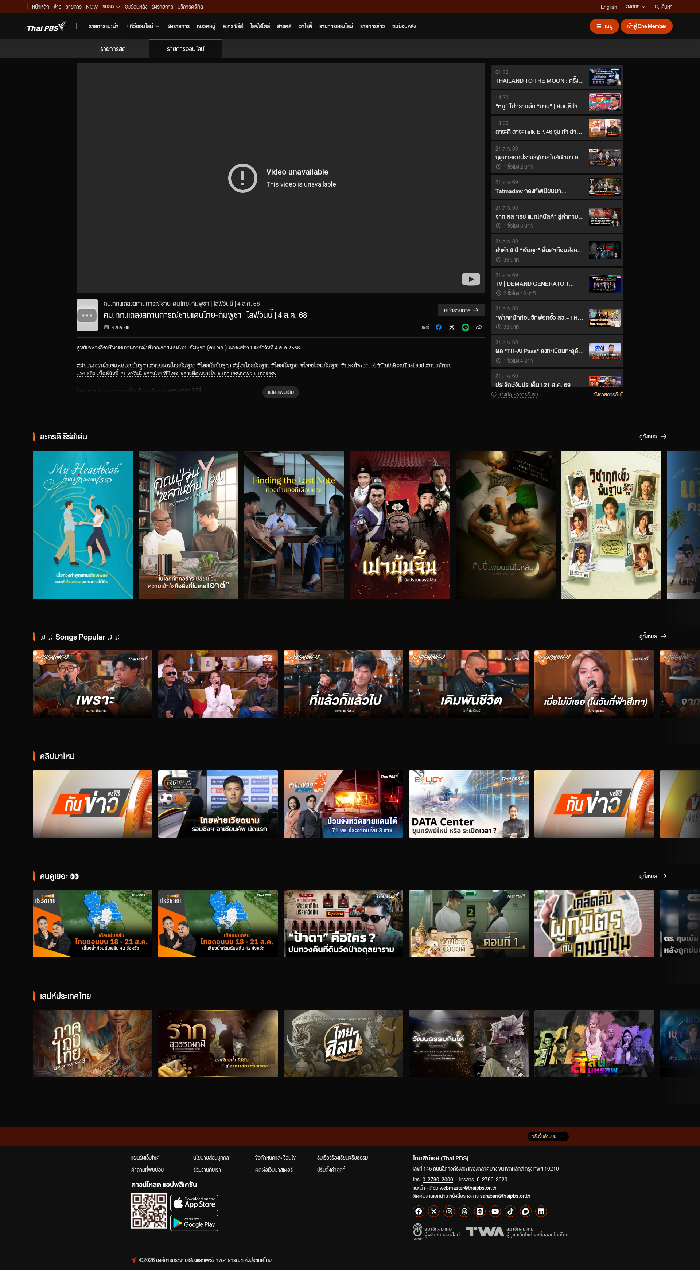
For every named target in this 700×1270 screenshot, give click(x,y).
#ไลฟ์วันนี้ (107, 373)
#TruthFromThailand (400, 365)
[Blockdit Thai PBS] (526, 1211)
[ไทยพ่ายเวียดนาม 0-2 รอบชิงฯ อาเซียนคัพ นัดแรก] (218, 804)
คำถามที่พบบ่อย (147, 1169)
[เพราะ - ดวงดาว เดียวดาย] (92, 684)
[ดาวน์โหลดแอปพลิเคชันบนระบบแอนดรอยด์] (194, 1223)
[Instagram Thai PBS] (449, 1211)
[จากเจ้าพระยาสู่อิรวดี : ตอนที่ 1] (469, 924)
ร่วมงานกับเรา (207, 1169)
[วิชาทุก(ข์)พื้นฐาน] (611, 525)
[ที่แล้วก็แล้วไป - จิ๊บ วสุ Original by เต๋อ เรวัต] (343, 684)
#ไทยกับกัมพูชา (214, 365)
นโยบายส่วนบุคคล (211, 1157)
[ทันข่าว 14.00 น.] (594, 804)
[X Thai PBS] (434, 1211)
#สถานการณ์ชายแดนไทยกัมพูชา (112, 365)
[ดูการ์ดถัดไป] (685, 524)
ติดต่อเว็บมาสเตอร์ (274, 1169)
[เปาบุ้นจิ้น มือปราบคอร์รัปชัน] (400, 525)
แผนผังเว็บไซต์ (145, 1157)
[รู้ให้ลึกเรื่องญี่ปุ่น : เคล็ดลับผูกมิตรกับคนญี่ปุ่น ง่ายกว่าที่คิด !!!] (594, 924)
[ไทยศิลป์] (343, 1044)
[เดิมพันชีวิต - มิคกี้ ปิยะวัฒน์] (469, 684)
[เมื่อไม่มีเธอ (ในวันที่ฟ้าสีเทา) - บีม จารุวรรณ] (594, 684)
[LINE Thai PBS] (480, 1211)
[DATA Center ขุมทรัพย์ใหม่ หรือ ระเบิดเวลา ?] (469, 804)
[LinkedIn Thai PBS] (541, 1211)
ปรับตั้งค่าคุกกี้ (331, 1169)
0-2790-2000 (438, 1179)
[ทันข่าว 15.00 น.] (92, 804)
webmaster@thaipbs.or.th (468, 1187)
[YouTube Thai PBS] (495, 1211)
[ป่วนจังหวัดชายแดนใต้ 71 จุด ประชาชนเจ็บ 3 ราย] (343, 804)
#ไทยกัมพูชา (285, 365)
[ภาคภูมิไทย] (92, 1044)
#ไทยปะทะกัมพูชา (319, 365)
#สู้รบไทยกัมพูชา (251, 365)
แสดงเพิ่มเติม (281, 391)
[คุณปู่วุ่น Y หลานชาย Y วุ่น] (188, 525)
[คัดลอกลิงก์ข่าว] (478, 327)
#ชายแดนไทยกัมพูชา (172, 365)
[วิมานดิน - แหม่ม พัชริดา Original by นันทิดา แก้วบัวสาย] (218, 684)
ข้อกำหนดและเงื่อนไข (275, 1157)
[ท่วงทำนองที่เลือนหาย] (294, 525)
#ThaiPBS (264, 373)
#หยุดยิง (86, 373)
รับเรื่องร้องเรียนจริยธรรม (342, 1157)
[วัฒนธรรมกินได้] (469, 1044)
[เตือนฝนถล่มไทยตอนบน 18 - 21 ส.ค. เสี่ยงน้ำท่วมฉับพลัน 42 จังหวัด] (92, 924)
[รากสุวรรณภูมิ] (218, 1044)
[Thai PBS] (47, 25)
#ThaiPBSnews (234, 373)
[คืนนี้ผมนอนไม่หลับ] (506, 525)
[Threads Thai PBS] (464, 1211)
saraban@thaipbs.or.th (505, 1195)
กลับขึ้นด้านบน (544, 1136)
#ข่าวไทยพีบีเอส (161, 373)
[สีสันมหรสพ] (594, 1044)
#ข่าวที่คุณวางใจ (198, 373)
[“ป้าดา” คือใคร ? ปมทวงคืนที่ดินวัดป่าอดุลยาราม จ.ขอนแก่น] (343, 924)
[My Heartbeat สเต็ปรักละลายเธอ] (83, 525)
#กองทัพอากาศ (358, 365)
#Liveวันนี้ (131, 373)
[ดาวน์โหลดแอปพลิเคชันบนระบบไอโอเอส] (194, 1203)
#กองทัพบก (438, 365)
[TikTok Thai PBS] (510, 1211)
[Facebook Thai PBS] (418, 1211)
